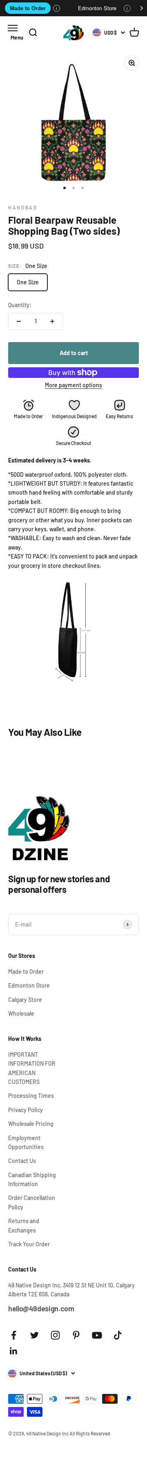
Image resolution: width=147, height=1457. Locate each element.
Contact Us (22, 1160)
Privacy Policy (25, 1109)
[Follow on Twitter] (34, 1335)
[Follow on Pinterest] (76, 1335)
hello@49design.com (41, 1308)
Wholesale (21, 1013)
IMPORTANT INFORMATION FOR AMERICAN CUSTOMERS (32, 1068)
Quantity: (19, 304)
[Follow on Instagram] (55, 1335)
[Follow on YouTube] (96, 1335)
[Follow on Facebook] (13, 1335)
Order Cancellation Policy (31, 1202)
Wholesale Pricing (30, 1123)
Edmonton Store (97, 8)
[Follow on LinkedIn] (13, 1351)
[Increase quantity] (52, 321)
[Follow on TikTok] (117, 1335)
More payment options (73, 385)
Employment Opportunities (26, 1142)
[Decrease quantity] (19, 321)
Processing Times (31, 1095)
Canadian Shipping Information (32, 1179)
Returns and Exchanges (23, 1225)
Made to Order (28, 8)
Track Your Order (29, 1244)
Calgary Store (25, 999)
